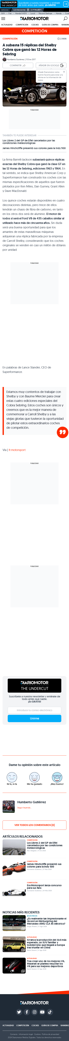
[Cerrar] (64, 71)
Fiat (10, 13)
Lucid (32, 13)
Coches (35, 25)
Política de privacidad (50, 1034)
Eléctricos (33, 916)
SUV (3, 13)
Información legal (26, 1034)
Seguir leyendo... (24, 807)
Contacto (13, 1034)
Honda (58, 13)
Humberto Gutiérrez (15, 59)
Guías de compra (50, 25)
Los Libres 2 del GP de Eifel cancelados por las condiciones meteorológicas (29, 141)
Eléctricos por (19, 10)
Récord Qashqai (45, 13)
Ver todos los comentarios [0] (34, 825)
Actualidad (7, 25)
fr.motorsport (17, 450)
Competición (22, 25)
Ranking (65, 1025)
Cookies (37, 1034)
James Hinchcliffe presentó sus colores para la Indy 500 (34, 148)
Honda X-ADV (21, 13)
